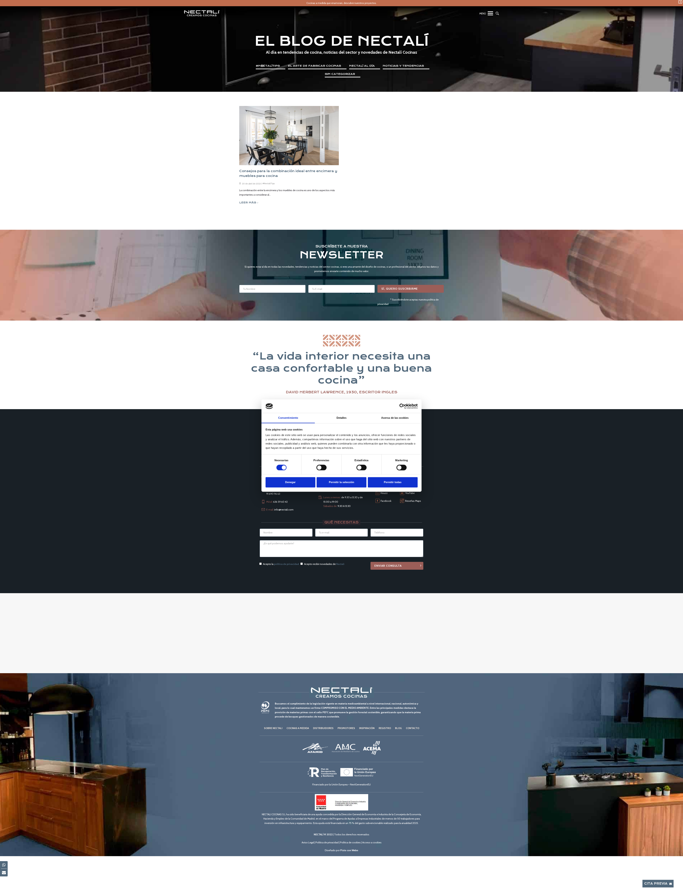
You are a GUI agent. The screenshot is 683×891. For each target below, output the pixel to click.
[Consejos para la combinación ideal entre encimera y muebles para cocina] (289, 135)
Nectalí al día (362, 65)
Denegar (290, 482)
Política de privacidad (327, 842)
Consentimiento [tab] (288, 417)
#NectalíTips (268, 65)
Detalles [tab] (342, 417)
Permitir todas (392, 482)
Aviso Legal (308, 842)
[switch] (321, 467)
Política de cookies (350, 842)
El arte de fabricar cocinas (314, 65)
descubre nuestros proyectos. (360, 3)
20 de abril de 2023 (251, 183)
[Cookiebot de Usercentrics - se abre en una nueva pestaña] (402, 406)
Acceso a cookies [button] (372, 842)
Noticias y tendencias (403, 65)
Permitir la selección (341, 482)
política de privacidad (286, 564)
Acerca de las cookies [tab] (395, 417)
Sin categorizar (340, 74)
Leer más (247, 202)
